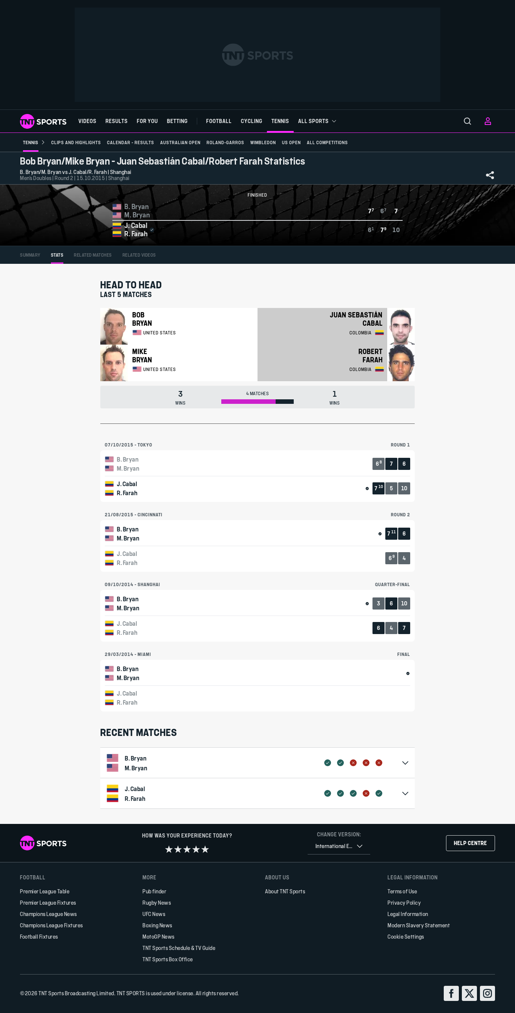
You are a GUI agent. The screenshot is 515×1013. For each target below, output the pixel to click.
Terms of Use (402, 891)
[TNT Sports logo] (43, 121)
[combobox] (339, 846)
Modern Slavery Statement (419, 925)
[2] (177, 849)
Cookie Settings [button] (406, 936)
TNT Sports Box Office (168, 959)
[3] (187, 849)
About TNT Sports (285, 891)
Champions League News (48, 914)
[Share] (490, 175)
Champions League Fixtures (51, 925)
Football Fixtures (39, 936)
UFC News (154, 914)
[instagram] (487, 993)
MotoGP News (159, 936)
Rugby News (157, 902)
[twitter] (469, 993)
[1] (168, 849)
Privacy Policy (404, 902)
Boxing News (157, 925)
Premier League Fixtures (48, 902)
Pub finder (154, 891)
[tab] (30, 255)
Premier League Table (44, 891)
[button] (257, 762)
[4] (196, 849)
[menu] (467, 121)
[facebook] (451, 993)
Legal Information (408, 914)
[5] (205, 849)
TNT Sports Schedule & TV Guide (179, 948)
